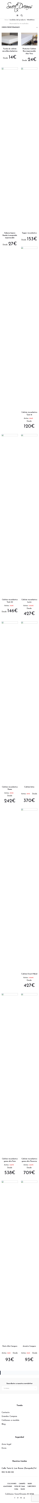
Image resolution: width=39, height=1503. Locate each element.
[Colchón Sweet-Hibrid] (29, 889)
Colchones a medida (10, 1420)
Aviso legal (6, 1444)
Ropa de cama (20, 1486)
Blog (4, 1424)
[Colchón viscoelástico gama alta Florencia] (29, 1074)
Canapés (22, 1483)
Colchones (11, 1483)
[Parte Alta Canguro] (10, 1262)
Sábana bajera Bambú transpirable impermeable (9, 235)
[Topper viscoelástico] (29, 148)
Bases (30, 1483)
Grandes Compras (9, 1416)
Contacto (6, 1413)
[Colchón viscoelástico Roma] (10, 702)
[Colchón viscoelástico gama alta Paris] (10, 1074)
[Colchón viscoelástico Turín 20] (10, 515)
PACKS (23, 1489)
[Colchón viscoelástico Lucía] (29, 515)
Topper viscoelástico (29, 233)
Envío (4, 1448)
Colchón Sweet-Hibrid (29, 974)
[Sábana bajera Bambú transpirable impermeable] (10, 148)
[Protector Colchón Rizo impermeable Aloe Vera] (29, 39)
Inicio (6, 20)
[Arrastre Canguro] (29, 1262)
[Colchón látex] (29, 702)
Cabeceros (31, 1486)
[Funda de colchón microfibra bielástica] (10, 39)
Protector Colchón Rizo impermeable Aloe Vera (29, 51)
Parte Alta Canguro (9, 1346)
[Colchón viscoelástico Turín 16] (29, 328)
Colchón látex (29, 787)
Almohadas (7, 1486)
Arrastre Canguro (29, 1346)
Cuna (16, 1489)
